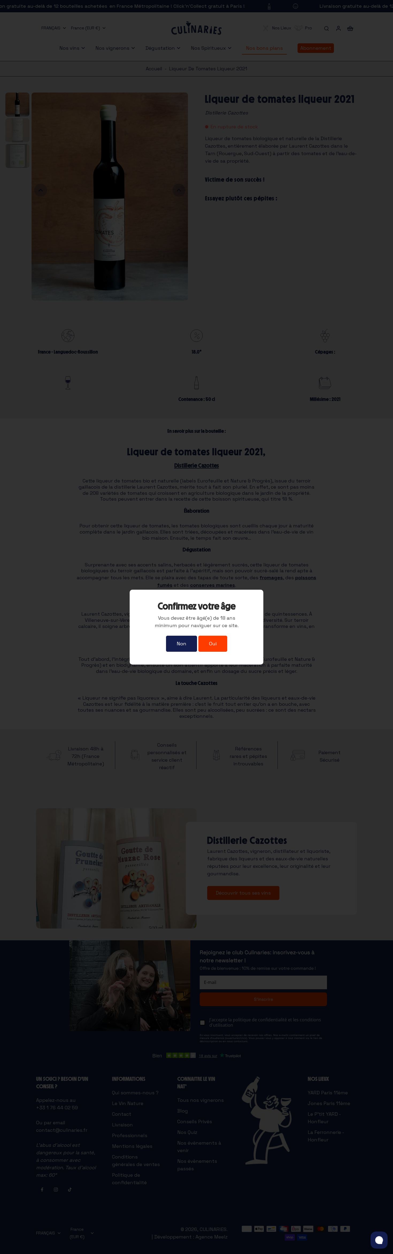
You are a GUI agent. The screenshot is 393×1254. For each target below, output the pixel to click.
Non (181, 644)
